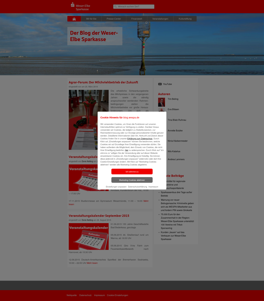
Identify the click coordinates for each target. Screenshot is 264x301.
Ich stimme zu (132, 171)
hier (126, 150)
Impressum (153, 186)
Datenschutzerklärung (137, 186)
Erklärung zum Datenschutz (139, 138)
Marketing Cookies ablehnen (132, 179)
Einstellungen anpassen (116, 186)
